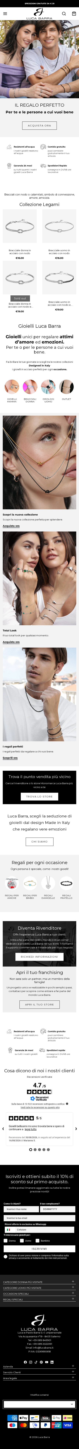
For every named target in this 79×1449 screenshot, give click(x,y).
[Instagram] (30, 1362)
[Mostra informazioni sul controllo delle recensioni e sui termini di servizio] (67, 1103)
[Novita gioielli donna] (39, 462)
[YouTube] (46, 1362)
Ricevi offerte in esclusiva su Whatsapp (25, 1224)
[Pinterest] (41, 1362)
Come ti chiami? (12, 1204)
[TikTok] (36, 1362)
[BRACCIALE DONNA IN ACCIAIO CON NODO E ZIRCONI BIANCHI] (20, 277)
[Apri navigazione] (5, 14)
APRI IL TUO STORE (39, 1004)
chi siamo (39, 841)
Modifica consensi (39, 1394)
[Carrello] (74, 14)
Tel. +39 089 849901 (39, 1340)
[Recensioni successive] (76, 1129)
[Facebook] (25, 1362)
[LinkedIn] (52, 1362)
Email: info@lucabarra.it (39, 1347)
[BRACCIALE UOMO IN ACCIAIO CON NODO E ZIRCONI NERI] (59, 277)
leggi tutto (31, 1129)
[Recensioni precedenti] (3, 1129)
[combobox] (10, 1230)
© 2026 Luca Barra (39, 1437)
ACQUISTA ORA (39, 125)
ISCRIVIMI (39, 1248)
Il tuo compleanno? (50, 1204)
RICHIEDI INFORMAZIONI (39, 956)
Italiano (38, 1404)
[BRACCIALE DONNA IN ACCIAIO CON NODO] (20, 226)
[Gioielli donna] (39, 578)
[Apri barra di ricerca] (64, 14)
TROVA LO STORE (39, 796)
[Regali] (39, 694)
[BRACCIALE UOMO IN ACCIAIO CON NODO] (59, 226)
